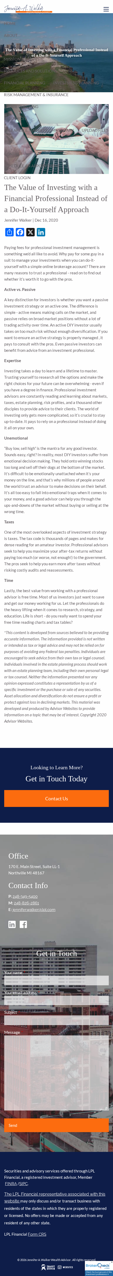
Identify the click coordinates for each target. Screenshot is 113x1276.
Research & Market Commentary (39, 130)
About (11, 35)
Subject (29, 1012)
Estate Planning (21, 106)
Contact (13, 154)
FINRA (11, 1183)
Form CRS (37, 1234)
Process (67, 47)
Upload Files (95, 130)
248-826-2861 (26, 903)
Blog (9, 142)
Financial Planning (24, 82)
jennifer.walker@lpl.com (34, 909)
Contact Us (56, 798)
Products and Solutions (30, 71)
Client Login (17, 177)
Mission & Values (21, 59)
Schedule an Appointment (32, 165)
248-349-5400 (25, 896)
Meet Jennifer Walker (27, 47)
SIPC (23, 1183)
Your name (31, 972)
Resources (15, 118)
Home (10, 23)
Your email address (38, 992)
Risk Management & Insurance (36, 94)
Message (30, 1032)
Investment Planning (76, 82)
